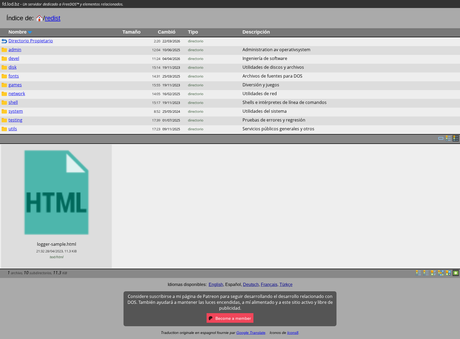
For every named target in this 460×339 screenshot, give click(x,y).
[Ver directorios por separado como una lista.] (448, 140)
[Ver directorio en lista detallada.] (426, 274)
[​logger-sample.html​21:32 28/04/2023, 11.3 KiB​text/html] (56, 147)
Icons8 (292, 332)
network (17, 93)
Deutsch (251, 284)
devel (14, 58)
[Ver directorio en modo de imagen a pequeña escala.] (441, 274)
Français (269, 284)
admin (15, 50)
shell (13, 102)
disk (13, 67)
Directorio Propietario (31, 41)
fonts (14, 76)
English (216, 284)
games (15, 85)
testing (15, 120)
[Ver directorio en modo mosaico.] (433, 274)
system (16, 111)
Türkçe (286, 284)
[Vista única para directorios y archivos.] (441, 140)
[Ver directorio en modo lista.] (418, 274)
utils (13, 129)
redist (52, 18)
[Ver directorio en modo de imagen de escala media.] (448, 274)
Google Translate (250, 332)
